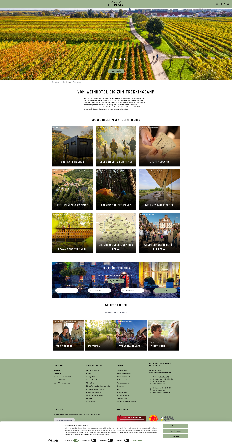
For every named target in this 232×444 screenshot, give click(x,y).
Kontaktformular (122, 392)
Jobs (118, 389)
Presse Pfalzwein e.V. (123, 377)
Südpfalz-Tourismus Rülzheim (94, 395)
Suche (7, 3)
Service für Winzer (122, 398)
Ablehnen (176, 436)
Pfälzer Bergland (90, 401)
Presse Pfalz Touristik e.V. (124, 374)
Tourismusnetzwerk (123, 383)
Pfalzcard (140, 107)
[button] (102, 312)
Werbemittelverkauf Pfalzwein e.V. (127, 401)
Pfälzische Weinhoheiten (93, 380)
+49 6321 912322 (167, 379)
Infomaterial (121, 386)
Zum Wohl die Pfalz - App (93, 371)
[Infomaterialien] (224, 3)
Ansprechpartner (122, 371)
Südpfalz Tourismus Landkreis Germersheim (98, 386)
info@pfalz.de (161, 383)
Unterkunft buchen (116, 71)
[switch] (93, 440)
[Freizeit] (228, 3)
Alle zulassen (175, 426)
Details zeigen (137, 440)
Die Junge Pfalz (90, 377)
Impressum (57, 371)
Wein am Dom (90, 383)
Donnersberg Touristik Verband (95, 389)
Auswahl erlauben (175, 431)
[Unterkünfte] (220, 3)
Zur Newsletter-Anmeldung (64, 420)
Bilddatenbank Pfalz (123, 380)
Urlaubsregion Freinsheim (93, 392)
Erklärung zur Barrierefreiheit (62, 377)
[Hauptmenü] (3, 3)
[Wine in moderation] (131, 419)
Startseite (68, 82)
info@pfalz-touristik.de (163, 392)
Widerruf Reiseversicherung (62, 383)
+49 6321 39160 (117, 281)
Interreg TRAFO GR (59, 380)
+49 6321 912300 (164, 377)
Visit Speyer (89, 398)
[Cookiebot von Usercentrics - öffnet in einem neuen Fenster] (53, 440)
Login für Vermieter (123, 395)
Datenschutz (57, 374)
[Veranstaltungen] (217, 3)
